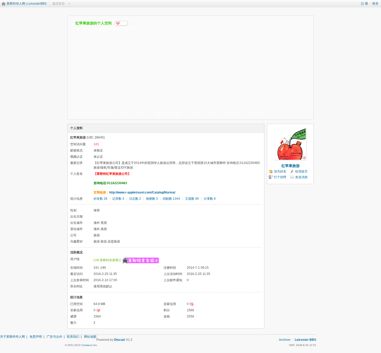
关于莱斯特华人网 (12, 336)
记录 (122, 113)
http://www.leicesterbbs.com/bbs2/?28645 (104, 28)
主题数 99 (192, 198)
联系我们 (73, 336)
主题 (176, 113)
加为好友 (280, 171)
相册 (158, 113)
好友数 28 (100, 198)
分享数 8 (210, 198)
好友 (212, 113)
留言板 (232, 113)
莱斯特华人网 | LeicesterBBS (26, 3)
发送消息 (301, 177)
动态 (105, 113)
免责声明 (36, 336)
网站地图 (90, 336)
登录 (375, 3)
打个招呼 (280, 177)
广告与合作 (54, 336)
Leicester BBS (305, 340)
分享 (123, 23)
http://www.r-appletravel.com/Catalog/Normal (142, 192)
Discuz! (119, 340)
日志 (140, 113)
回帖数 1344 (171, 198)
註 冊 (364, 3)
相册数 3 (152, 198)
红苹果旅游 (290, 166)
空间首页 (83, 113)
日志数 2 (135, 198)
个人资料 (255, 113)
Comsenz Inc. (89, 345)
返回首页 (58, 3)
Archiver (285, 340)
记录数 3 (118, 198)
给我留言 (301, 171)
